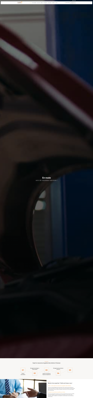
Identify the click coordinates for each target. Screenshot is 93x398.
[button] (73, 0)
